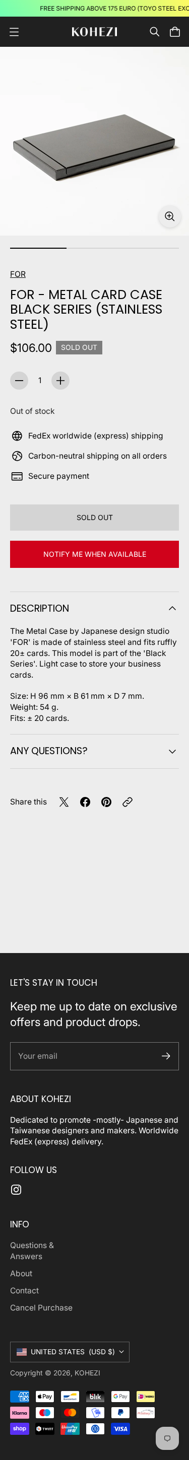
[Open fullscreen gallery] (170, 216)
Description (39, 608)
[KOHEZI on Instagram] (16, 1190)
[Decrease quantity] (19, 381)
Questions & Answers (32, 1250)
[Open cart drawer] (175, 32)
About (21, 1273)
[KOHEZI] (94, 32)
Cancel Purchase (41, 1307)
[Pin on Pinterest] (106, 802)
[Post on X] (64, 802)
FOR (18, 274)
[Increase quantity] (60, 381)
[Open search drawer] (155, 32)
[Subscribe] (166, 1056)
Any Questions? (49, 751)
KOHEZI (87, 1373)
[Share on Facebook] (85, 802)
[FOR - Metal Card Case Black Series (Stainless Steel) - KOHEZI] (94, 141)
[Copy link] (127, 802)
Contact (24, 1290)
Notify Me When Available (94, 554)
